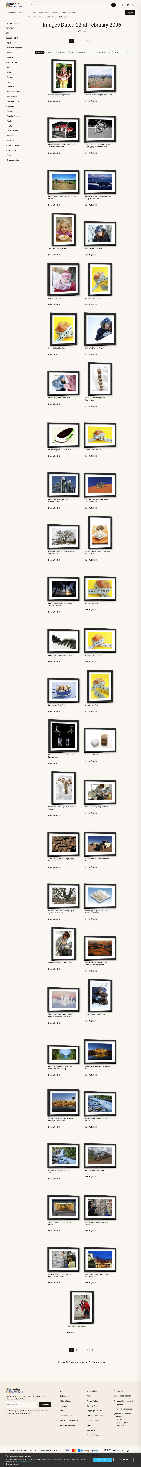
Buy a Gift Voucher (67, 1425)
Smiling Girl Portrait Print (93, 248)
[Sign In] (133, 4)
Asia (9, 72)
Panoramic (82, 52)
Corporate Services (67, 1416)
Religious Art (12, 131)
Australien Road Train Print (94, 1170)
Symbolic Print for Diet (93, 298)
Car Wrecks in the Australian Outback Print (98, 860)
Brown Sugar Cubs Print (56, 705)
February (55, 17)
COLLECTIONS (12, 38)
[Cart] (127, 4)
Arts (9, 67)
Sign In (130, 13)
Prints (9, 126)
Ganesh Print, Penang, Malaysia (59, 95)
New (64, 12)
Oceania (10, 106)
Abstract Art (12, 43)
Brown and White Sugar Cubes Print (97, 755)
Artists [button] (21, 12)
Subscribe (45, 1405)
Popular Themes (13, 116)
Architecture (12, 62)
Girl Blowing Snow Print (56, 298)
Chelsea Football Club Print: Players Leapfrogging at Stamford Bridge (97, 146)
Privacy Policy (92, 1401)
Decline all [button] (123, 1460)
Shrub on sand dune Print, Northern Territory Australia (97, 501)
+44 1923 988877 (123, 1396)
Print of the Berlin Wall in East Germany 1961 (59, 501)
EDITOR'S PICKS (12, 23)
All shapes (39, 52)
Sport (9, 155)
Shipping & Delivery (94, 1411)
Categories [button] (11, 12)
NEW (7, 33)
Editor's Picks (44, 12)
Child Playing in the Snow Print (59, 398)
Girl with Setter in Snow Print (95, 1015)
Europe (10, 77)
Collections (31, 12)
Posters (10, 121)
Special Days (12, 150)
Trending (55, 12)
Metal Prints (92, 1425)
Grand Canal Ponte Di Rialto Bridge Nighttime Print (97, 1275)
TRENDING (10, 28)
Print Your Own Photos (69, 1420)
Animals (10, 57)
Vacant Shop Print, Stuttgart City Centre (60, 1223)
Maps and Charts (14, 92)
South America (13, 145)
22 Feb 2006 (63, 17)
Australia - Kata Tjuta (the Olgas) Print (98, 95)
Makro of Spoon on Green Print (59, 450)
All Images (42, 17)
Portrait (50, 52)
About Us (63, 1391)
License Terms (93, 1420)
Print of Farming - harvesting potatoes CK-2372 (62, 198)
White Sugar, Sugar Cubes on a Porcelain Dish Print (96, 912)
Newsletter (91, 1430)
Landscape (61, 52)
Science (10, 136)
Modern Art (12, 96)
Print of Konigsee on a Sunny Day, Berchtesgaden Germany (60, 1068)
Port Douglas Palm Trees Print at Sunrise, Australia (60, 604)
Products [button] (72, 12)
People (10, 111)
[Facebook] (122, 1452)
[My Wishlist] (122, 4)
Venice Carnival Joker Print (76, 1326)
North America (13, 101)
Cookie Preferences (95, 1435)
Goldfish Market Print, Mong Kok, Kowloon (96, 1223)
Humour (10, 87)
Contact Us (118, 1391)
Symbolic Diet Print (91, 603)
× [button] (138, 1455)
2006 (49, 17)
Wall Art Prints (32, 17)
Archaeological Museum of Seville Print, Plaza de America (60, 1119)
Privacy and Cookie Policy (23, 1461)
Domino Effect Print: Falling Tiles (60, 655)
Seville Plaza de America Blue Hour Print (97, 1068)
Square (72, 52)
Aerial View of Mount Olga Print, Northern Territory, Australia (96, 964)
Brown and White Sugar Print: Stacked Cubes (62, 808)
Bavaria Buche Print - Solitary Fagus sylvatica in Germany (61, 912)
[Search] (113, 5)
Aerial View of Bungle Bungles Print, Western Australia (61, 860)
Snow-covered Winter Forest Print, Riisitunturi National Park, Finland (60, 1016)
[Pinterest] (128, 1452)
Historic (10, 82)
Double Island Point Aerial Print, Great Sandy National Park (98, 198)
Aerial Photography (15, 48)
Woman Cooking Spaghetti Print (96, 807)
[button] (47, 1464)
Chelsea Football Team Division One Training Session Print (61, 146)
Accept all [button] (102, 1460)
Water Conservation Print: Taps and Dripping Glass (61, 756)
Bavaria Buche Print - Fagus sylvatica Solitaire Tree (61, 553)
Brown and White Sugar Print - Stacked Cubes (95, 399)
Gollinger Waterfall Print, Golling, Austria (96, 1119)
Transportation (13, 160)
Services (10, 140)
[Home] (16, 4)
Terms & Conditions (95, 1416)
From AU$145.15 (54, 101)
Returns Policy (92, 1406)
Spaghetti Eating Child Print (58, 248)
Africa (9, 53)
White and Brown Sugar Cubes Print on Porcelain (97, 553)
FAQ (88, 1396)
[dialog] (70, 1460)
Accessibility (92, 1391)
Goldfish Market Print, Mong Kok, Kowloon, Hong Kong (60, 1275)
